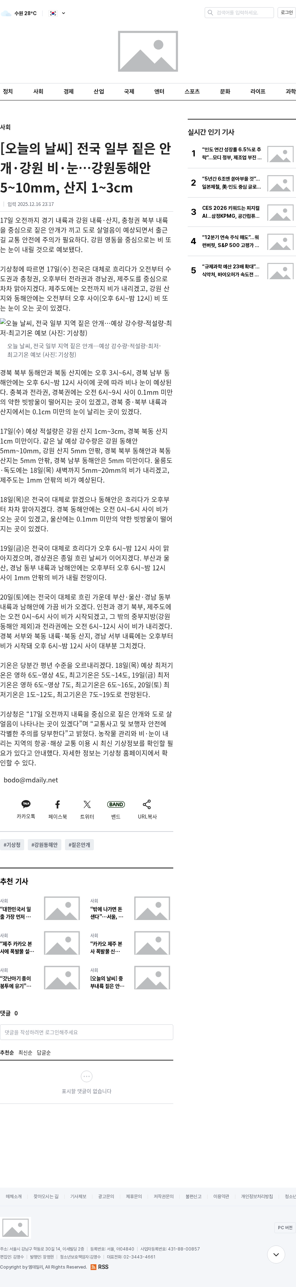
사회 (38, 91)
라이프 (258, 91)
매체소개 (14, 1196)
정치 (8, 91)
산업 (99, 91)
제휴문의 (134, 1196)
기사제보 (78, 1196)
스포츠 (192, 91)
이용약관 (221, 1196)
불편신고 (193, 1196)
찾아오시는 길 (46, 1196)
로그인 (287, 12)
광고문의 (106, 1196)
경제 (69, 91)
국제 (129, 91)
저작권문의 (164, 1196)
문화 (225, 91)
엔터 (159, 91)
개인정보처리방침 (257, 1196)
